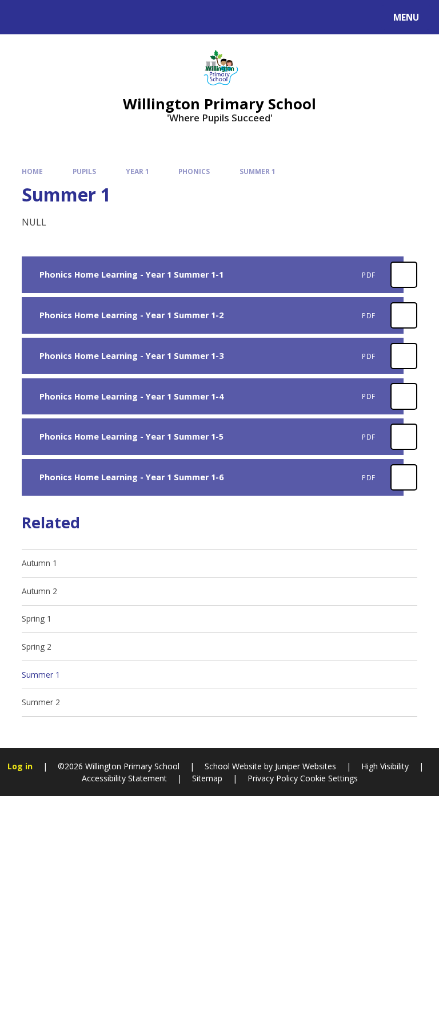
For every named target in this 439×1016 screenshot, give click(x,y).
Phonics (194, 171)
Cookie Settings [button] (329, 778)
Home (32, 171)
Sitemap (207, 778)
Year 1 (137, 171)
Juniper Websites (304, 766)
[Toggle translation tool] (51, 17)
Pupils (84, 171)
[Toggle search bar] (22, 17)
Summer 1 (258, 171)
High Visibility (385, 766)
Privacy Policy (273, 778)
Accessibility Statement (124, 778)
